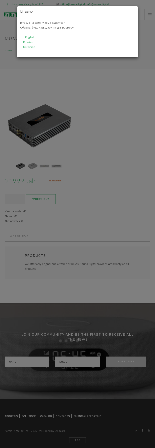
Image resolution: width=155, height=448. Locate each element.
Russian (28, 42)
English (30, 37)
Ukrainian (29, 47)
